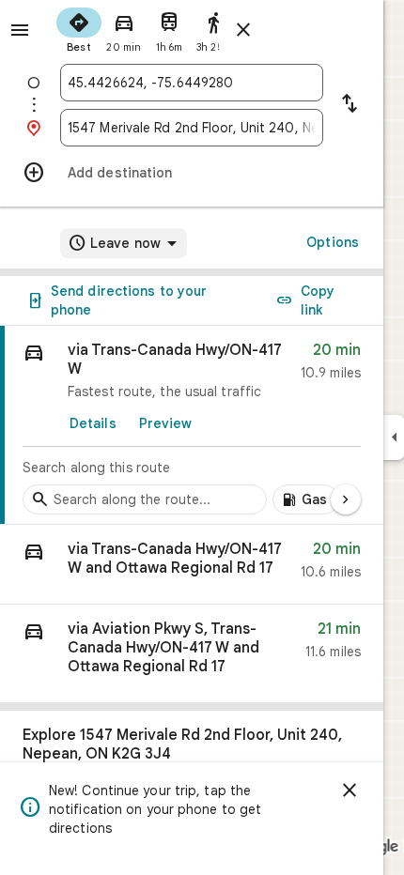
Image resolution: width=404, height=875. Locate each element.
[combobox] (192, 82)
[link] (191, 425)
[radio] (78, 28)
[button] (191, 565)
